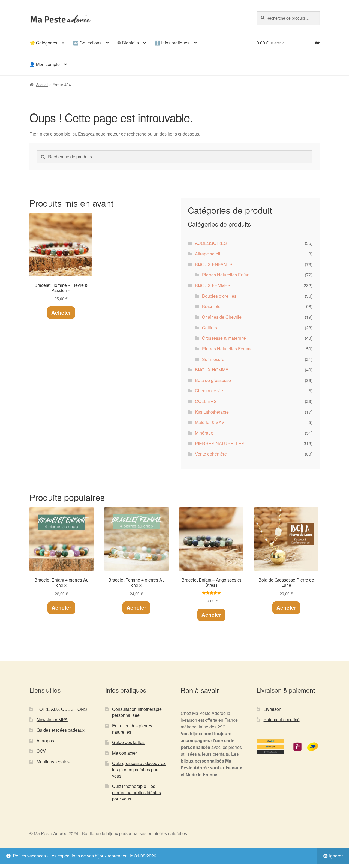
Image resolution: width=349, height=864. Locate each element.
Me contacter (124, 753)
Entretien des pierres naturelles (132, 728)
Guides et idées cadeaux (61, 730)
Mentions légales (53, 761)
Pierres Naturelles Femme (227, 348)
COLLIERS (206, 401)
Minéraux (204, 433)
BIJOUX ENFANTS (214, 264)
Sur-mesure (213, 359)
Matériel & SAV (209, 422)
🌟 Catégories (43, 43)
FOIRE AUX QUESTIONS (62, 709)
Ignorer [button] (336, 856)
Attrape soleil (207, 254)
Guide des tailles (128, 742)
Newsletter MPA (52, 719)
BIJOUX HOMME (211, 369)
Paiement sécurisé (282, 719)
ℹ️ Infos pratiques (172, 43)
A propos (45, 740)
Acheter (61, 312)
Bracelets (211, 306)
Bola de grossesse (213, 380)
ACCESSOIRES (211, 243)
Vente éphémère (211, 454)
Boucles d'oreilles (219, 296)
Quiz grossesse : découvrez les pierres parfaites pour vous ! (139, 769)
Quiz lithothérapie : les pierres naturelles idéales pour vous (136, 792)
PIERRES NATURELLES (220, 443)
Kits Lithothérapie (212, 412)
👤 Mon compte (44, 64)
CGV (41, 751)
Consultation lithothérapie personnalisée (137, 712)
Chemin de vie (209, 390)
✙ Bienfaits (128, 43)
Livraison (272, 709)
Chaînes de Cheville (222, 317)
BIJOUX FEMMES (213, 285)
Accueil (42, 84)
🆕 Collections (87, 43)
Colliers (209, 327)
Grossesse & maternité (224, 338)
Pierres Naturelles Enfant (226, 275)
